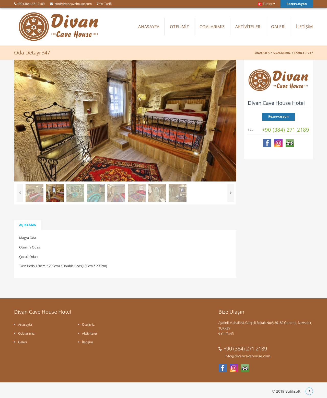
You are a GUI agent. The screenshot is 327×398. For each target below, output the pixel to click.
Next (230, 193)
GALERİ (278, 26)
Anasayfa (262, 52)
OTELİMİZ (179, 26)
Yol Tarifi (105, 4)
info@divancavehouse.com (72, 4)
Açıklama (27, 225)
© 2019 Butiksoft (286, 391)
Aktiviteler (89, 333)
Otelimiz (88, 324)
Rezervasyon (296, 4)
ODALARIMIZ (212, 26)
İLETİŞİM (304, 26)
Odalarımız (282, 52)
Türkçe (267, 4)
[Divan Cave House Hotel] (59, 27)
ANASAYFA (148, 26)
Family (299, 52)
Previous (20, 193)
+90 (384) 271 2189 (30, 4)
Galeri (22, 342)
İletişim (87, 342)
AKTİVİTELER (248, 26)
